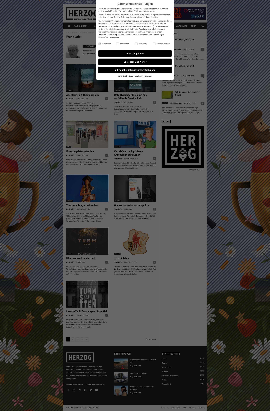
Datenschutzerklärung (107, 34)
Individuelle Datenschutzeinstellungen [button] (135, 70)
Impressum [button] (148, 76)
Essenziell (106, 43)
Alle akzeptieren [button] (135, 53)
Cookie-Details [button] (123, 76)
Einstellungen (158, 34)
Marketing (143, 43)
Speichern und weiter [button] (135, 61)
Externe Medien (163, 43)
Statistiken (124, 43)
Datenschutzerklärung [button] (136, 76)
